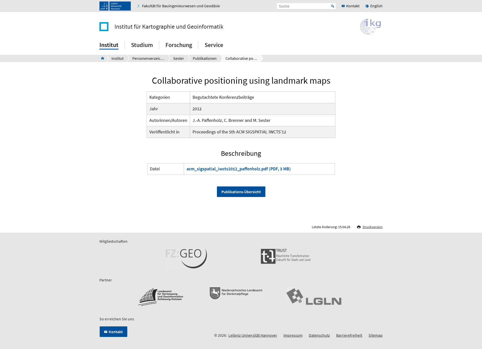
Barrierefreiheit (349, 335)
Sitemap (376, 335)
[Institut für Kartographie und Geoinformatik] (101, 58)
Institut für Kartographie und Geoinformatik (168, 27)
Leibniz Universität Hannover (252, 335)
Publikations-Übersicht (241, 191)
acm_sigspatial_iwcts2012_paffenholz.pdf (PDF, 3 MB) (239, 169)
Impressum (293, 335)
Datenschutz (319, 335)
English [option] (376, 5)
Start (333, 6)
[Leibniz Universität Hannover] (115, 6)
